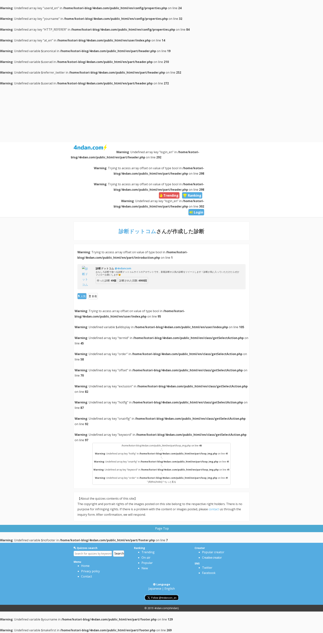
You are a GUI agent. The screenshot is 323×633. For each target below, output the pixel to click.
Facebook (209, 573)
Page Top (162, 528)
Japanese (154, 588)
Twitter (207, 568)
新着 (94, 296)
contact (214, 509)
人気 (83, 296)
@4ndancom (123, 268)
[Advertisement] (161, 114)
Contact (86, 576)
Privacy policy (90, 571)
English (169, 588)
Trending (148, 552)
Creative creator (212, 557)
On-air (145, 557)
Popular (147, 563)
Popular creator (213, 552)
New (144, 568)
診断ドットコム (137, 231)
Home (85, 566)
